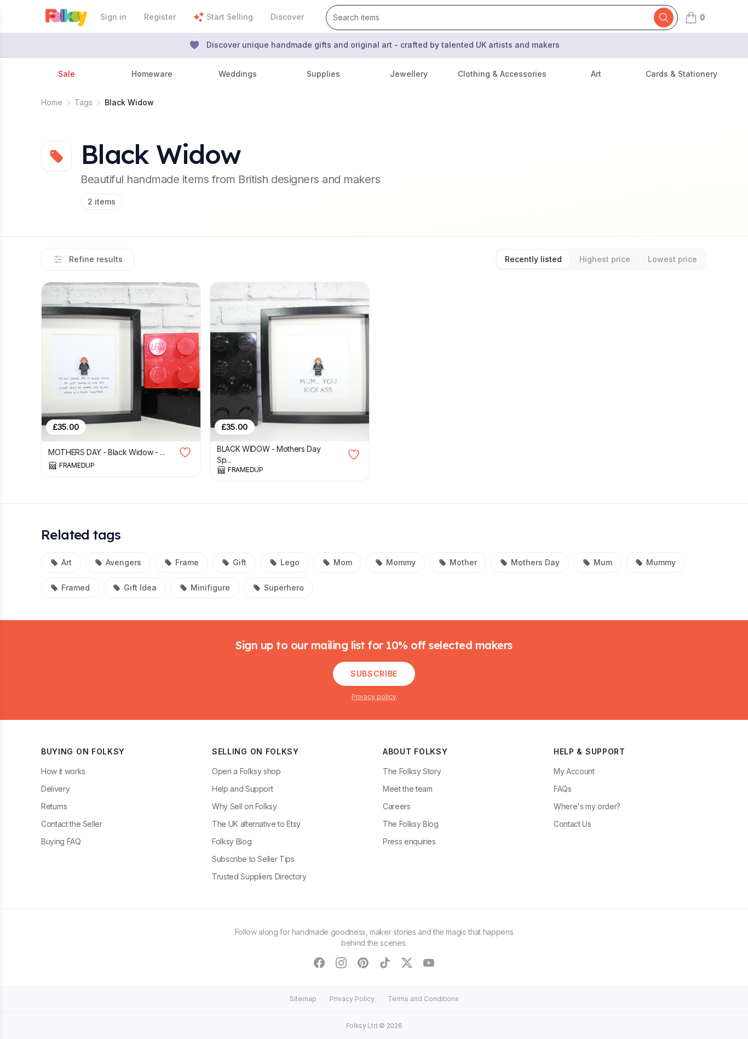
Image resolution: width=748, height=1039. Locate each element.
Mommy (401, 562)
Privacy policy (374, 696)
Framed (75, 587)
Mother (463, 562)
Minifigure (210, 587)
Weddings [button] (237, 73)
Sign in (113, 16)
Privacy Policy (352, 999)
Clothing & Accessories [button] (502, 73)
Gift (239, 562)
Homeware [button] (151, 73)
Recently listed (533, 259)
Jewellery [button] (409, 73)
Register (160, 16)
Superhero (284, 587)
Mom (342, 562)
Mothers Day (535, 562)
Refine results (96, 259)
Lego (290, 562)
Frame (187, 562)
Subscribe (374, 673)
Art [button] (596, 73)
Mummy (661, 562)
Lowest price (672, 259)
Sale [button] (66, 73)
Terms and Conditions (423, 999)
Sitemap (303, 999)
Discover (287, 16)
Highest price (604, 259)
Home (51, 102)
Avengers (123, 562)
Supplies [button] (323, 73)
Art (66, 562)
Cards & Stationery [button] (681, 73)
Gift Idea (140, 587)
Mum (603, 562)
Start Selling (229, 16)
